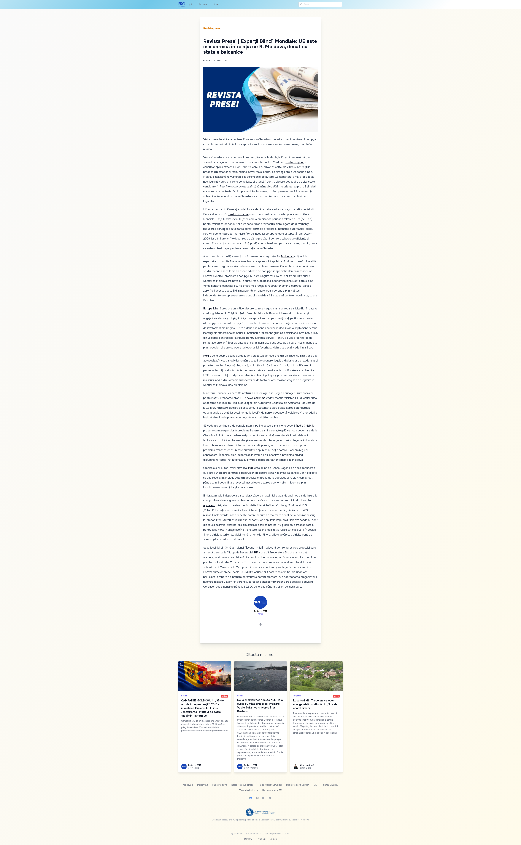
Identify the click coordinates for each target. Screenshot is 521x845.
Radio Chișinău (295, 162)
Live (215, 4)
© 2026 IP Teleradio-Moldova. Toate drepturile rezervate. (260, 833)
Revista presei (212, 28)
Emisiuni (203, 4)
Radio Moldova (219, 784)
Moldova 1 (287, 256)
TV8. (250, 468)
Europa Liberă (212, 308)
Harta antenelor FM (272, 790)
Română (248, 839)
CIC (315, 784)
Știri (191, 4)
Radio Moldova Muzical (270, 784)
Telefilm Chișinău (329, 784)
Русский (261, 839)
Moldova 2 (202, 784)
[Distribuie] (260, 625)
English (273, 839)
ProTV (207, 355)
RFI (256, 552)
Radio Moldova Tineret (242, 784)
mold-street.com (238, 214)
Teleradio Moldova (248, 790)
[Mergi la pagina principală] (181, 4)
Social (240, 696)
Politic (184, 696)
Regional (297, 696)
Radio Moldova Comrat (297, 784)
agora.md (209, 505)
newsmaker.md (256, 398)
